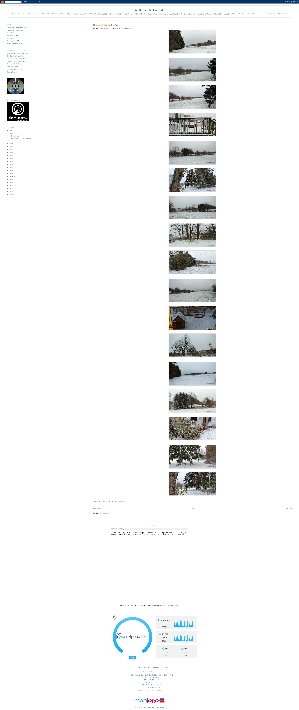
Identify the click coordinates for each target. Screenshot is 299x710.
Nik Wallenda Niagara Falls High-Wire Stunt (152, 675)
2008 (11, 192)
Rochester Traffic (12, 67)
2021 (11, 152)
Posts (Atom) (106, 513)
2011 (11, 182)
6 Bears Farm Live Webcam (15, 30)
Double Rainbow (152, 677)
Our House (10, 38)
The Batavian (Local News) (15, 56)
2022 (11, 149)
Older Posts (288, 509)
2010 (11, 186)
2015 (11, 170)
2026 (11, 130)
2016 (11, 167)
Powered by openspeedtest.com (153, 668)
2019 (11, 158)
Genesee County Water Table (16, 61)
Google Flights (12, 72)
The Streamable (170, 606)
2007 (11, 195)
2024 (11, 143)
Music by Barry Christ (14, 41)
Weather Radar (11, 25)
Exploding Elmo (151, 680)
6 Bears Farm (149, 10)
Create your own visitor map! (149, 707)
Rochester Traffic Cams (14, 64)
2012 (11, 179)
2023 (11, 146)
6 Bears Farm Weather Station (16, 27)
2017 (11, 164)
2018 (11, 161)
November (14, 136)
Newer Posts (97, 509)
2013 (11, 176)
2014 (11, 173)
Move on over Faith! (151, 685)
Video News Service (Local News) (17, 53)
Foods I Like (11, 33)
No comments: (119, 501)
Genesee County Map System (16, 59)
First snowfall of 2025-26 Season (107, 25)
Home (193, 509)
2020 (11, 155)
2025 (11, 133)
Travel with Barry (12, 35)
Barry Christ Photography (15, 43)
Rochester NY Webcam (14, 69)
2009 (11, 189)
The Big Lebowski (152, 687)
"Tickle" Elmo (151, 682)
